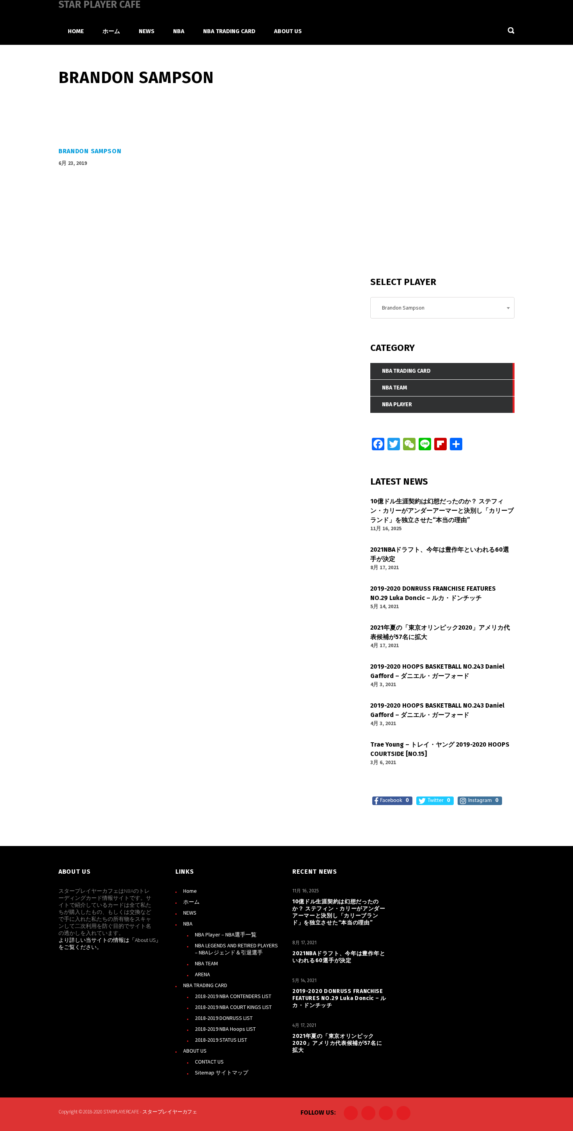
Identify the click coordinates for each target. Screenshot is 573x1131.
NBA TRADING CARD (205, 985)
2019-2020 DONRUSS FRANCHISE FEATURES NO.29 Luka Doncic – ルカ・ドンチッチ (339, 998)
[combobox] (442, 308)
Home (190, 890)
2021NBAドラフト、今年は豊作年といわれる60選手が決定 (338, 957)
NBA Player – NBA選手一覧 (225, 934)
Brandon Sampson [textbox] (401, 307)
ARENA (202, 974)
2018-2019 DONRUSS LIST (224, 1017)
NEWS (189, 912)
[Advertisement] (428, 202)
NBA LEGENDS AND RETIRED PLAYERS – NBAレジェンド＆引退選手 (236, 949)
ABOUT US (195, 1050)
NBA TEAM (206, 963)
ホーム (191, 901)
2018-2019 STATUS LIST (221, 1039)
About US (145, 939)
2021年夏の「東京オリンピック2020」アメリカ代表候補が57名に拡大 (337, 1043)
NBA (188, 923)
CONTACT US (209, 1061)
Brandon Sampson (90, 151)
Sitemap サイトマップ (221, 1072)
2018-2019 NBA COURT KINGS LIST (233, 1007)
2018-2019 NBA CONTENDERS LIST (233, 996)
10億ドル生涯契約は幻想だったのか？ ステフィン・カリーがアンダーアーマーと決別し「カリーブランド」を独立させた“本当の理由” (339, 912)
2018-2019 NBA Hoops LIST (225, 1028)
